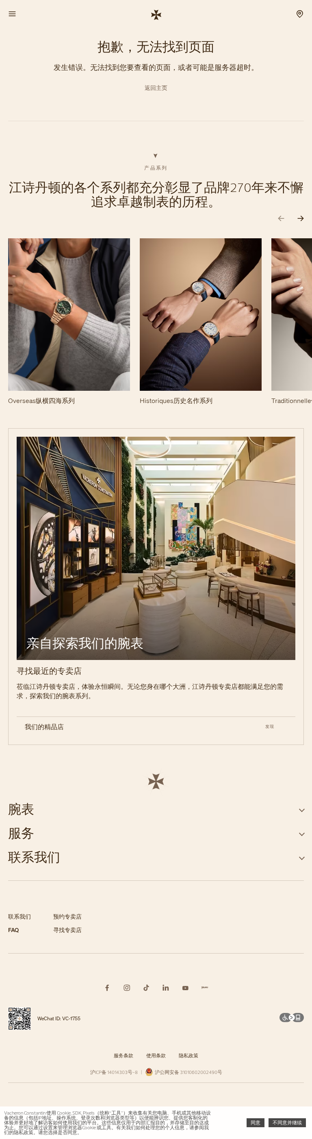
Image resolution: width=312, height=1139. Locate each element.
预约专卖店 (67, 916)
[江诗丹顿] (156, 14)
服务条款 (123, 1055)
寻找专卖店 (67, 930)
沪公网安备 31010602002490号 (187, 1072)
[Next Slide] (300, 218)
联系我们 (19, 916)
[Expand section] (302, 809)
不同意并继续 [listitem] (287, 1122)
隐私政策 (188, 1055)
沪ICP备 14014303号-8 (114, 1072)
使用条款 (156, 1055)
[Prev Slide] (281, 218)
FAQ (13, 930)
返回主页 (156, 88)
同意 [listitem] (255, 1122)
